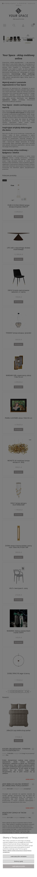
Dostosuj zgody (18, 861)
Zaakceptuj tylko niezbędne (18, 856)
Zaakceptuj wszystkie (18, 866)
